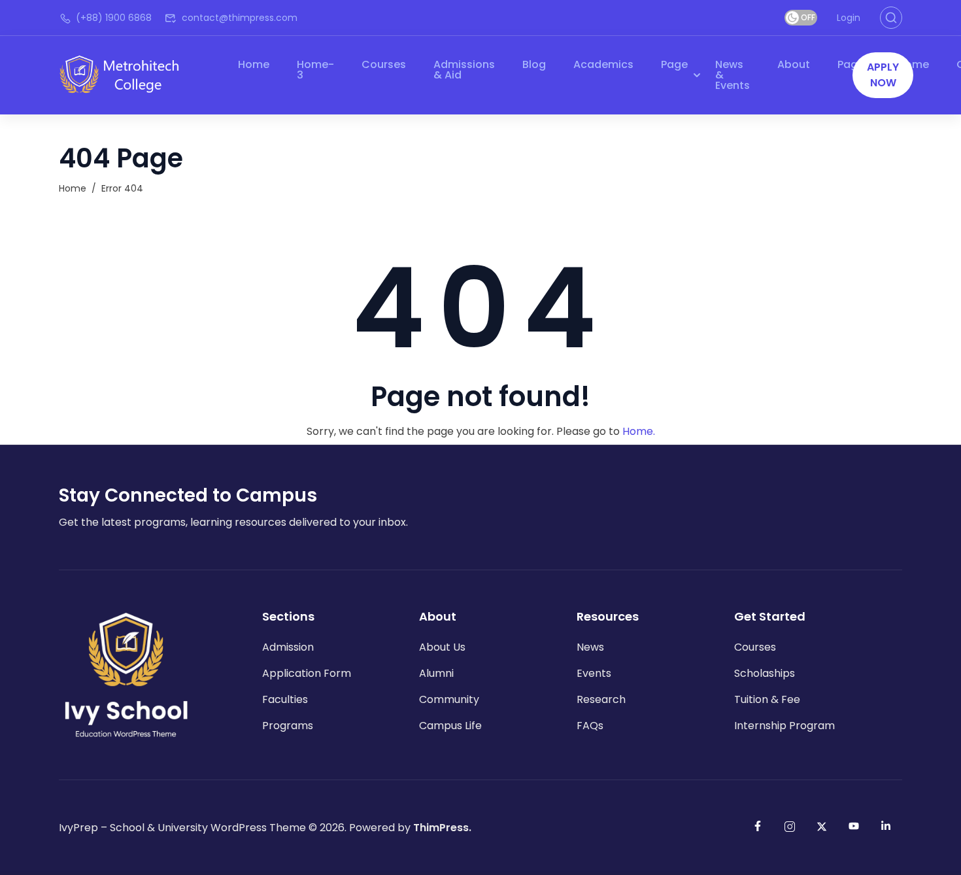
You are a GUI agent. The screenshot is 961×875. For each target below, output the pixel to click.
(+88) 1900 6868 (114, 17)
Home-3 (315, 69)
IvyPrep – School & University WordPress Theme (182, 827)
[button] (882, 75)
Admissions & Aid (464, 69)
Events (594, 673)
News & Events (732, 75)
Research (601, 699)
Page (674, 64)
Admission (288, 647)
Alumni (436, 673)
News (590, 647)
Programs (287, 725)
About (793, 64)
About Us (442, 647)
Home (253, 64)
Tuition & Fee (767, 699)
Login (848, 17)
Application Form (306, 673)
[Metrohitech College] (126, 74)
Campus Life (450, 725)
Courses (384, 64)
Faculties (285, 699)
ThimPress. (442, 827)
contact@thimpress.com (239, 17)
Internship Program (784, 725)
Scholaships (764, 673)
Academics (603, 64)
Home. (638, 431)
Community (449, 699)
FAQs (590, 725)
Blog (534, 64)
